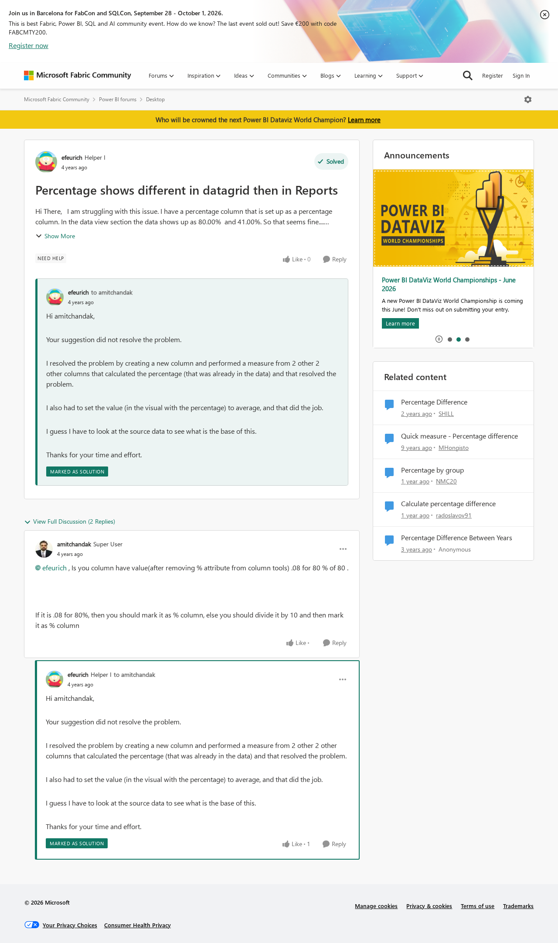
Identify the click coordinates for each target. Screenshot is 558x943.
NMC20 (446, 481)
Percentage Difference (434, 402)
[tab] (449, 339)
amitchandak (74, 544)
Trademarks (518, 905)
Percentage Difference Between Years (456, 537)
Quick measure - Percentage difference (459, 436)
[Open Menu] (528, 99)
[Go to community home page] (77, 75)
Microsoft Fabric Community (56, 99)
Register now (28, 45)
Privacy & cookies (429, 905)
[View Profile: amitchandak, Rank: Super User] (44, 549)
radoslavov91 (454, 515)
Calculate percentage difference (448, 503)
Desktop (155, 99)
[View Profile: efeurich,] (55, 297)
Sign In (521, 75)
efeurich (71, 157)
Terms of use (477, 905)
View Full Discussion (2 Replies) (74, 521)
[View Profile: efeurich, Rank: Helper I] (46, 162)
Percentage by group (432, 470)
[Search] (468, 75)
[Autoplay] (439, 339)
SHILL (446, 413)
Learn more (364, 119)
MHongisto (454, 447)
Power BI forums (117, 99)
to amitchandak (112, 292)
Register (492, 75)
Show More (59, 236)
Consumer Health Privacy (137, 925)
